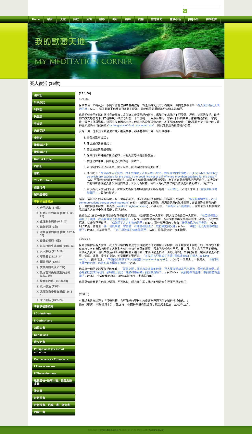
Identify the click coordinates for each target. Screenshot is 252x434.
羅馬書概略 (41, 194)
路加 (128, 19)
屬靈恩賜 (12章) (50, 261)
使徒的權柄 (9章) (50, 240)
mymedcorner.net (109, 430)
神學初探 (211, 19)
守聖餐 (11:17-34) (51, 256)
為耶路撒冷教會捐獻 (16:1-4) (56, 293)
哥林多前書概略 (43, 201)
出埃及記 (39, 102)
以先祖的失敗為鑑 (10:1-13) (57, 245)
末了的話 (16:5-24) (52, 300)
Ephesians (41, 334)
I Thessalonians (45, 366)
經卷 (102, 19)
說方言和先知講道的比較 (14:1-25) (55, 274)
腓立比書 (39, 341)
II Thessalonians (45, 373)
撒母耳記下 (41, 151)
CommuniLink (156, 430)
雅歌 (37, 173)
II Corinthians (43, 320)
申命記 (38, 123)
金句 (89, 19)
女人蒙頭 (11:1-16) (52, 251)
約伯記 (38, 166)
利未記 (38, 109)
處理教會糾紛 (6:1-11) (54, 221)
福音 (50, 19)
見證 (63, 19)
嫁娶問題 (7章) (49, 226)
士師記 (38, 137)
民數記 (38, 116)
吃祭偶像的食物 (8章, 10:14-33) (57, 233)
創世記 (38, 95)
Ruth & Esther (43, 159)
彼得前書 (39, 397)
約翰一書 (39, 412)
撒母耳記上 (41, 144)
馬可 (115, 19)
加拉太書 (39, 327)
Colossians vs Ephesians (51, 359)
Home (36, 19)
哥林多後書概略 (43, 306)
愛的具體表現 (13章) (52, 267)
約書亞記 (39, 130)
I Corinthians (42, 313)
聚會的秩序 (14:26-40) (54, 281)
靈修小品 (175, 19)
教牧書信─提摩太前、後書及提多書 (53, 382)
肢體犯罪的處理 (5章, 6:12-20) (57, 214)
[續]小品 (193, 19)
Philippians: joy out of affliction (49, 350)
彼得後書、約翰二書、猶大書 (52, 404)
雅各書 (38, 390)
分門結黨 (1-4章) (50, 207)
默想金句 (156, 19)
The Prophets (43, 180)
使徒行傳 (39, 187)
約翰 (141, 19)
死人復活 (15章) (50, 286)
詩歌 (76, 19)
